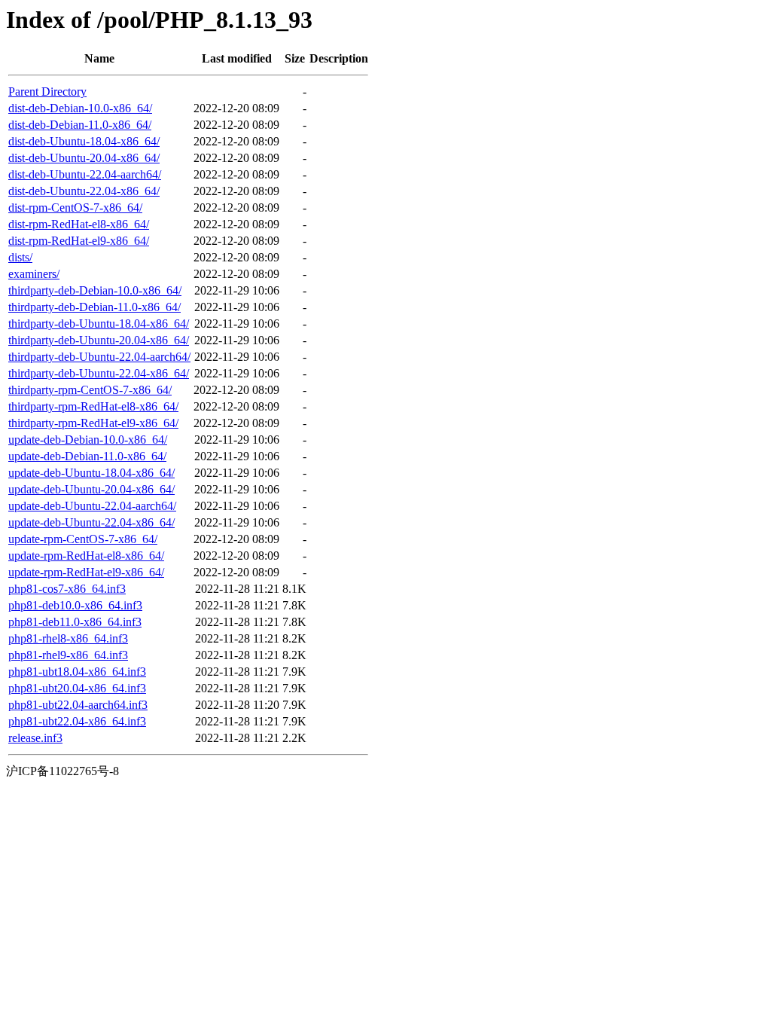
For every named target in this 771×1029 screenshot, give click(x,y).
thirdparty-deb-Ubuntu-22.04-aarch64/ (99, 356)
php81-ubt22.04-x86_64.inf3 (77, 721)
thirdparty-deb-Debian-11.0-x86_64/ (94, 307)
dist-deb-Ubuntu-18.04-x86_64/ (84, 141)
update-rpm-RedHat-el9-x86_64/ (86, 572)
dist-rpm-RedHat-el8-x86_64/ (78, 224)
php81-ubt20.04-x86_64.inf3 (77, 688)
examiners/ (33, 273)
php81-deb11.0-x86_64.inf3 (75, 621)
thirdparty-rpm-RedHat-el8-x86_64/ (93, 406)
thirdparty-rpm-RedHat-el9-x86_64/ (93, 423)
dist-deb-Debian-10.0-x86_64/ (80, 108)
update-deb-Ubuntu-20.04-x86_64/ (91, 489)
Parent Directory (47, 91)
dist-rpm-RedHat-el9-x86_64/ (78, 240)
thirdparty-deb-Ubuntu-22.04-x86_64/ (98, 373)
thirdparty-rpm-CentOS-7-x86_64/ (90, 389)
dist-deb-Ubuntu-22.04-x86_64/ (84, 191)
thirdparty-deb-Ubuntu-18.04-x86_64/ (98, 323)
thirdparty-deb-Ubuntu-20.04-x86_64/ (98, 340)
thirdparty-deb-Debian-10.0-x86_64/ (94, 290)
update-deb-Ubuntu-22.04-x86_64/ (91, 522)
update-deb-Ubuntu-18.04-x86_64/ (91, 472)
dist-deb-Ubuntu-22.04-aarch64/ (84, 174)
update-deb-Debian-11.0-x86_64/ (87, 456)
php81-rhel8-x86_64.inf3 (68, 638)
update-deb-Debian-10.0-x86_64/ (87, 439)
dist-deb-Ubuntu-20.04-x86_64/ (84, 157)
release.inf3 (35, 737)
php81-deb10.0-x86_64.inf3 (75, 605)
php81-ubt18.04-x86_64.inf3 (77, 671)
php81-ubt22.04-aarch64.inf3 (78, 704)
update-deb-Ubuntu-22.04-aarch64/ (92, 505)
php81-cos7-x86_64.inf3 (67, 588)
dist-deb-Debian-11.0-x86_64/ (79, 124)
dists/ (20, 257)
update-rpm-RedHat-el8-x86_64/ (86, 555)
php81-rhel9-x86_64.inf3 (68, 655)
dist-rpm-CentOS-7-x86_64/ (75, 207)
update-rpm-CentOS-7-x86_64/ (82, 539)
